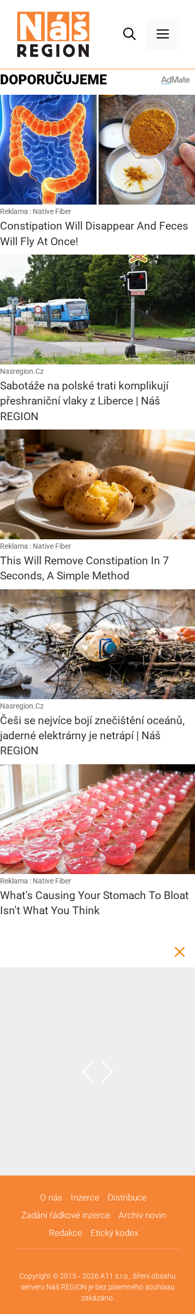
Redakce (65, 1233)
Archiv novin (142, 1215)
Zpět (179, 951)
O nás (51, 1197)
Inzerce (85, 1197)
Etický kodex (114, 1233)
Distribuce (127, 1197)
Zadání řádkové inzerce (65, 1215)
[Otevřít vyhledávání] (129, 34)
